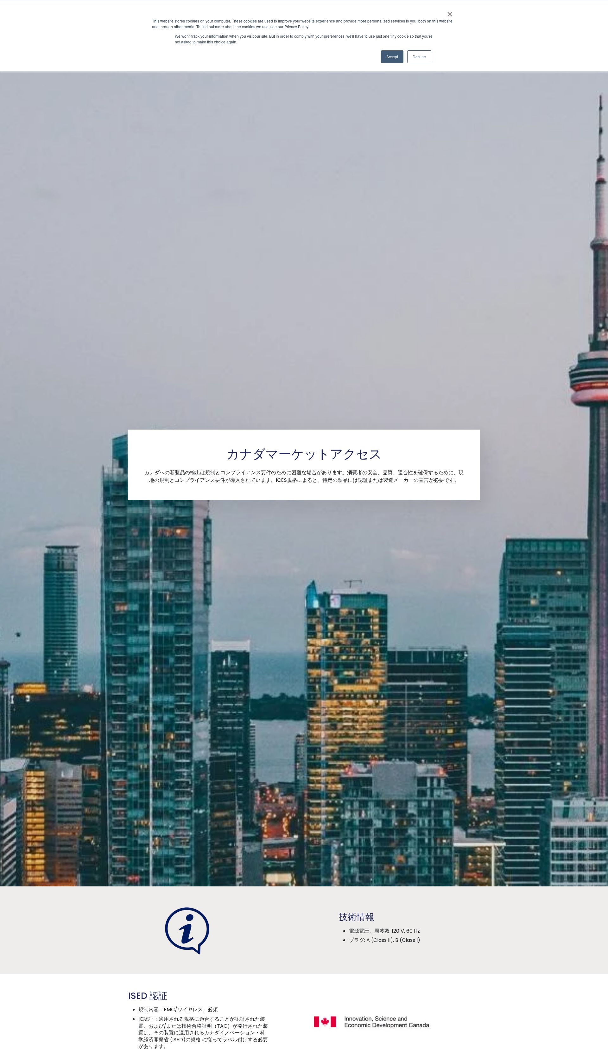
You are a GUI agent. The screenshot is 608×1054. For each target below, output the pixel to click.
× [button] (449, 12)
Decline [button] (419, 56)
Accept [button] (392, 56)
